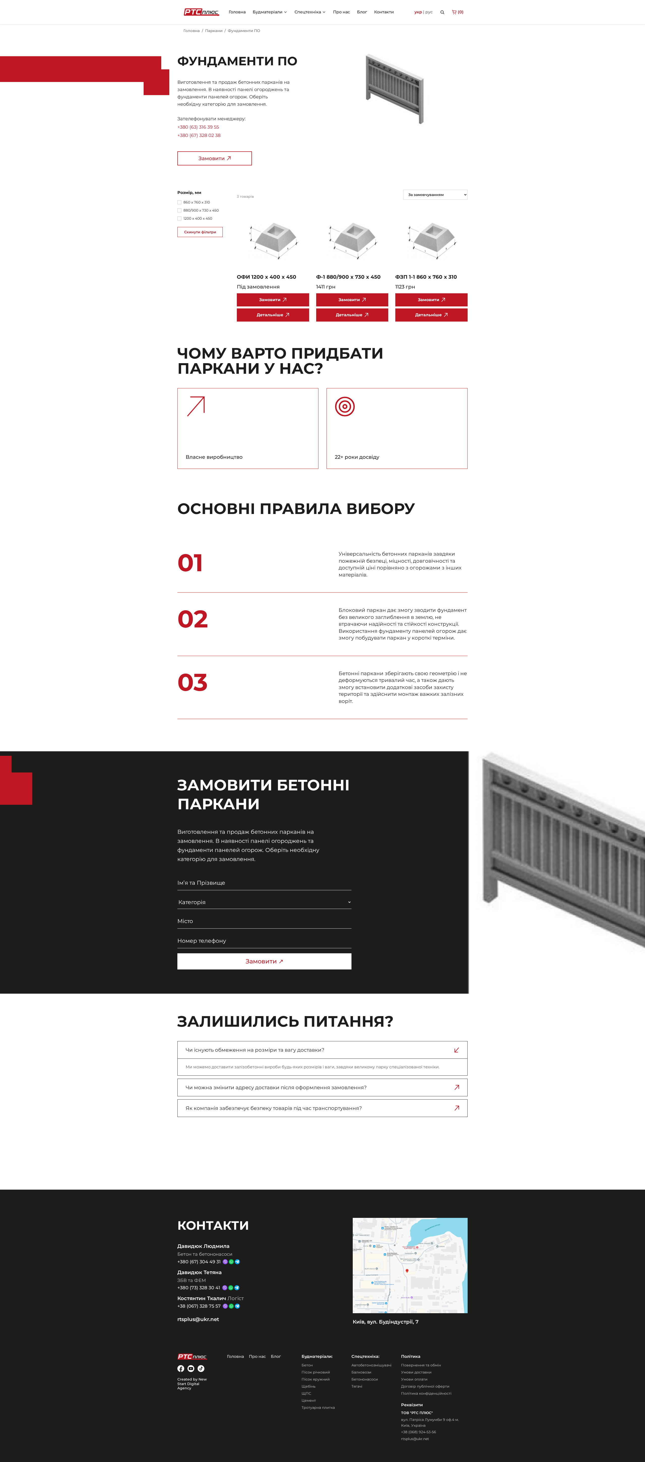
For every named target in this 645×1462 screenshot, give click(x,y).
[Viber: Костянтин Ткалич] (225, 1306)
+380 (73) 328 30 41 (198, 1287)
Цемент (309, 1400)
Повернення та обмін (421, 1365)
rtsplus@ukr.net (198, 1319)
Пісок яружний (316, 1379)
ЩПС (306, 1393)
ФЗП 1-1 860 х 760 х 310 (426, 277)
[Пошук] (442, 12)
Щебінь (308, 1386)
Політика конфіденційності (426, 1393)
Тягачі (356, 1386)
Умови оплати (414, 1379)
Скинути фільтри (200, 232)
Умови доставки (416, 1372)
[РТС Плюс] (201, 12)
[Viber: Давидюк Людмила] (225, 1261)
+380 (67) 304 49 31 (199, 1261)
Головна (191, 30)
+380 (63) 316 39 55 (198, 127)
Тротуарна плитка (318, 1407)
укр (418, 12)
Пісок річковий (316, 1372)
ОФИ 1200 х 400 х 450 (266, 277)
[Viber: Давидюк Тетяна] (224, 1287)
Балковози (361, 1372)
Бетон (307, 1365)
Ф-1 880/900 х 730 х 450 (348, 277)
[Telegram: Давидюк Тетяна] (236, 1287)
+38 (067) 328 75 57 (199, 1306)
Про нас (257, 1356)
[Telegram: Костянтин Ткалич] (237, 1306)
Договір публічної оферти (425, 1386)
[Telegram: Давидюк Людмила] (237, 1261)
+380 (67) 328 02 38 (198, 135)
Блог (276, 1356)
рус (429, 12)
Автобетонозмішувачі (371, 1365)
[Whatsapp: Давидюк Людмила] (231, 1261)
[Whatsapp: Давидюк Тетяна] (230, 1287)
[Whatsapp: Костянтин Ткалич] (231, 1306)
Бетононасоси (364, 1379)
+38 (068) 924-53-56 (418, 1432)
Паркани (213, 30)
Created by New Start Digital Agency (192, 1383)
